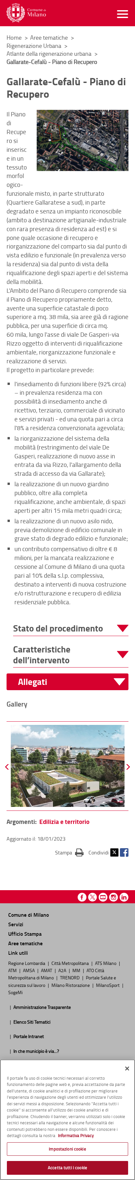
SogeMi (15, 992)
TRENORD (70, 977)
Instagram (113, 897)
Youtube (103, 897)
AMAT (47, 970)
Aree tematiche (49, 37)
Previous (7, 767)
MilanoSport (108, 985)
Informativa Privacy (76, 1135)
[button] (70, 628)
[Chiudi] (127, 1068)
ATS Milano (106, 963)
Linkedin (124, 897)
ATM (13, 970)
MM (76, 970)
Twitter (114, 852)
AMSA (29, 970)
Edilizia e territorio (64, 821)
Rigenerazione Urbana (35, 46)
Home (14, 37)
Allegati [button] (32, 681)
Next (128, 767)
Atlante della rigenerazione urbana (50, 53)
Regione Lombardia (27, 963)
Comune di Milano (28, 914)
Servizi (15, 924)
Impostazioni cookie (67, 1149)
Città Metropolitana (70, 963)
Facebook (124, 852)
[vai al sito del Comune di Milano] (26, 13)
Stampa (69, 852)
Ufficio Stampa (25, 933)
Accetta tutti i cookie (67, 1167)
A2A (62, 970)
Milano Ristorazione (71, 985)
